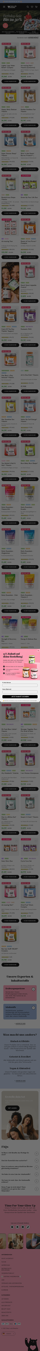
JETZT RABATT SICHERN (20, 697)
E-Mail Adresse (6, 682)
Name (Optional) (6, 689)
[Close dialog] (38, 651)
